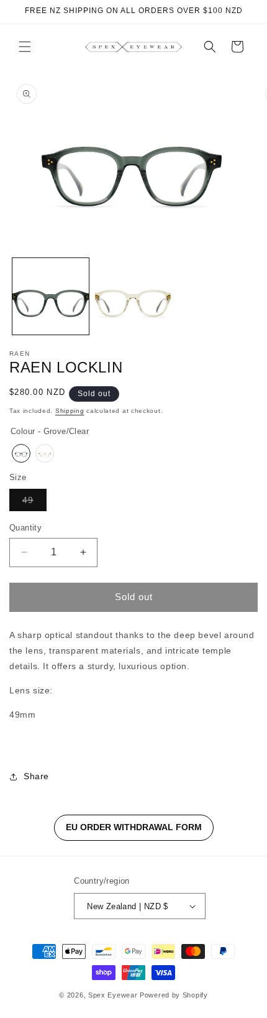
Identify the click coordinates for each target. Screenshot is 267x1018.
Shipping (69, 410)
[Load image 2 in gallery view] (133, 296)
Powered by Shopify (174, 995)
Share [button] (36, 776)
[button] (24, 46)
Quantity (25, 527)
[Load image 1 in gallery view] (50, 296)
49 (34, 502)
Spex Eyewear (112, 995)
